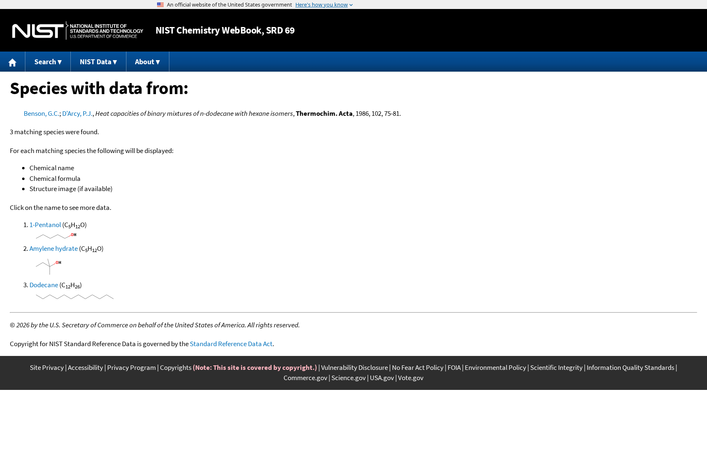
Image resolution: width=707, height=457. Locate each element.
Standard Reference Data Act (231, 343)
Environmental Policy (495, 367)
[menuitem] (12, 62)
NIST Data (95, 61)
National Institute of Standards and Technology (77, 30)
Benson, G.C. (41, 113)
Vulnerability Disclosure (354, 367)
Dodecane (43, 284)
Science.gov (348, 377)
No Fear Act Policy (418, 367)
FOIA (454, 367)
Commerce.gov (305, 377)
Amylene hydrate (53, 248)
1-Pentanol (45, 224)
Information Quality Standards (630, 367)
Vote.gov (410, 377)
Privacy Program (131, 367)
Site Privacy (47, 367)
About (144, 61)
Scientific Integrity (556, 367)
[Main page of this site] (12, 62)
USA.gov (382, 377)
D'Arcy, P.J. (77, 113)
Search (45, 61)
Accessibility (85, 367)
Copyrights (175, 367)
